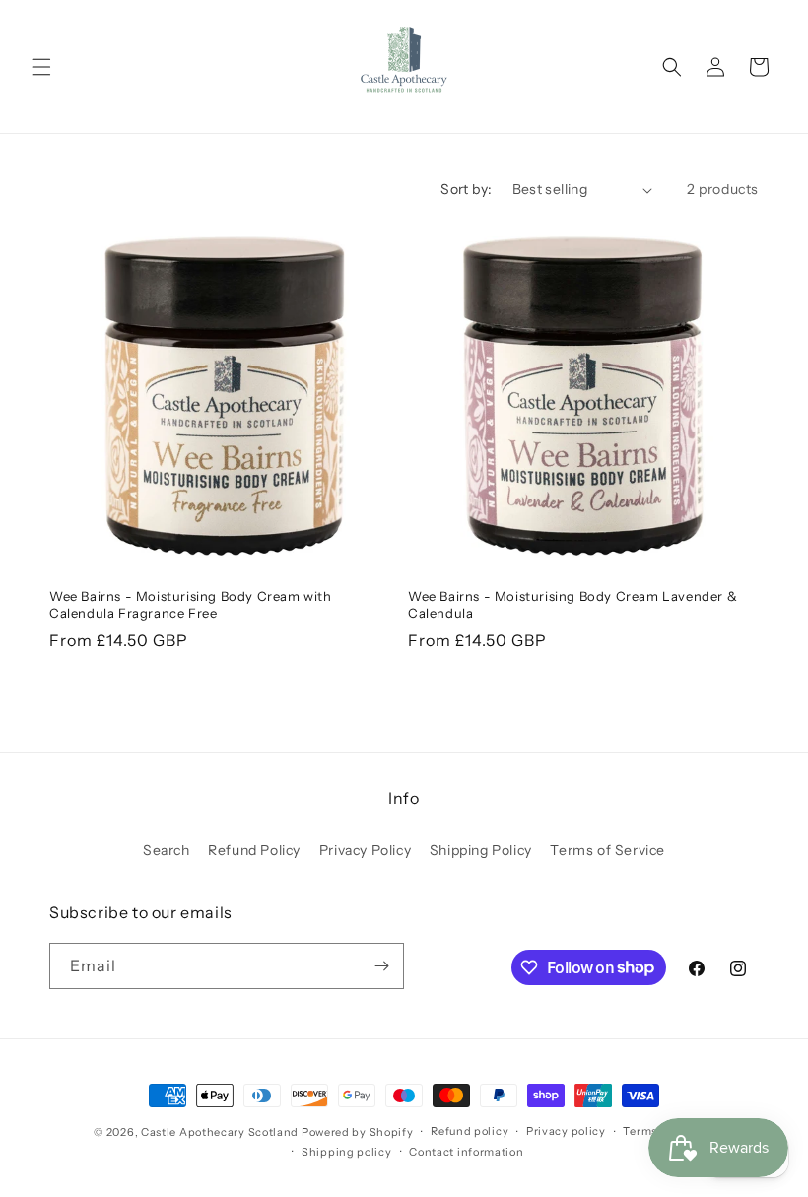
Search (166, 850)
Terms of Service (607, 850)
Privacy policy (566, 1131)
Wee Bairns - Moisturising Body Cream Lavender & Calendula (572, 604)
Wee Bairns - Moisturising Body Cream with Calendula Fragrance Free (190, 604)
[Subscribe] (381, 966)
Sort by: (466, 189)
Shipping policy (347, 1152)
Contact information (466, 1152)
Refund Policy (254, 850)
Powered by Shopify (358, 1132)
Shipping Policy (481, 850)
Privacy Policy (365, 850)
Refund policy (469, 1131)
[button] (41, 67)
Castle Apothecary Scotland (220, 1132)
